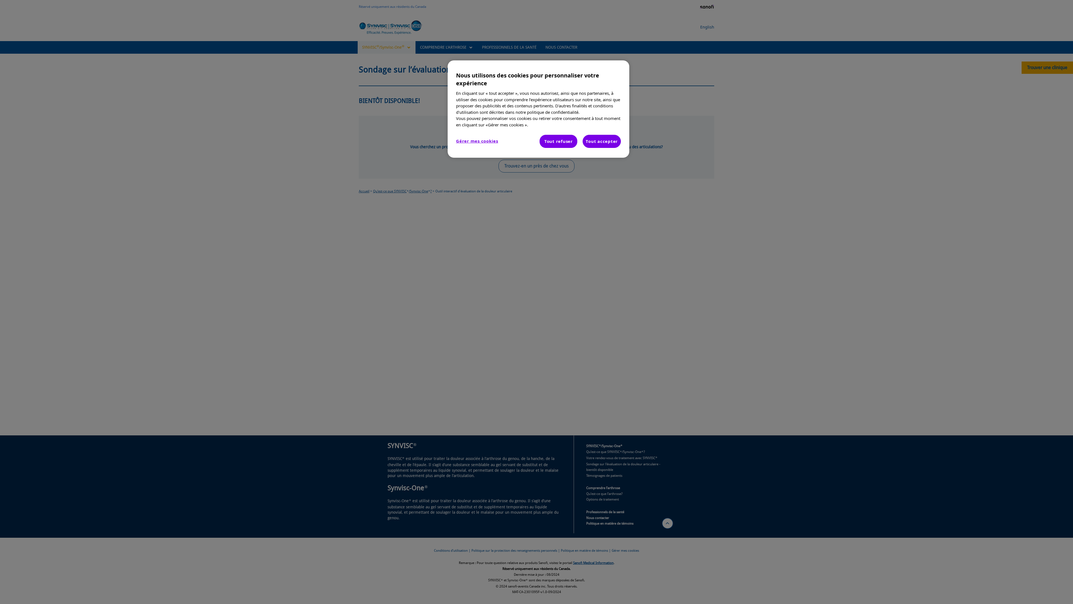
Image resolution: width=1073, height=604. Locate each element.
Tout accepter (602, 141)
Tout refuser (558, 141)
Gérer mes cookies (477, 141)
